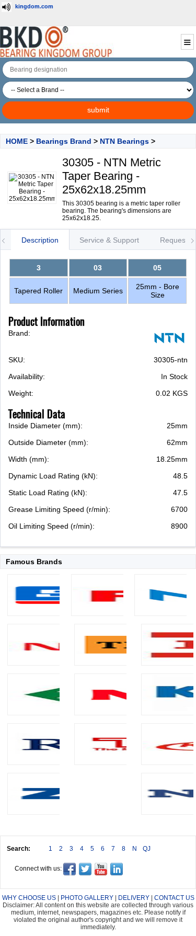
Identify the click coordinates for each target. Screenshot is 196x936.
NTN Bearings (124, 141)
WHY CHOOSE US (29, 897)
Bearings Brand (63, 141)
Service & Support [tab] (109, 240)
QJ (147, 848)
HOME (17, 141)
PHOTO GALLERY (87, 897)
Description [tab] (40, 240)
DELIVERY (133, 897)
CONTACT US (174, 897)
